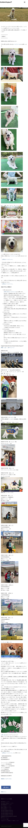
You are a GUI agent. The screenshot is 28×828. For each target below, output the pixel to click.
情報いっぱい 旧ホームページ (7, 347)
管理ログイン (3, 791)
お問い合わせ (4, 734)
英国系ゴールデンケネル (6, 778)
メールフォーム (16, 44)
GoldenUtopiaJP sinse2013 (6, 826)
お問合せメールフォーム (7, 259)
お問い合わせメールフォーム (10, 291)
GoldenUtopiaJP (6, 2)
